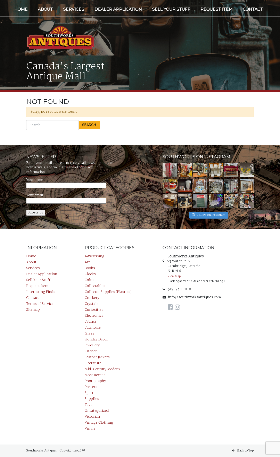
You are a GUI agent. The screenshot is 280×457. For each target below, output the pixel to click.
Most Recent (95, 375)
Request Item (216, 9)
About (45, 9)
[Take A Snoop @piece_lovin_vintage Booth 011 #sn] (200, 186)
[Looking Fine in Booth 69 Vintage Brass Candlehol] (200, 170)
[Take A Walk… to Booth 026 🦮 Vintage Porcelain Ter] (185, 201)
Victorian (92, 417)
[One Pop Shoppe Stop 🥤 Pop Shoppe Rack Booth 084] (170, 170)
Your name (34, 180)
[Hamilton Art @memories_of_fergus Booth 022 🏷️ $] (247, 186)
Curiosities (94, 310)
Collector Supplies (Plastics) (108, 292)
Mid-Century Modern (102, 369)
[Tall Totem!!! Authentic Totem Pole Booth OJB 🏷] (231, 186)
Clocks (90, 274)
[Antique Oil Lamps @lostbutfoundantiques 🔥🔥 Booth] (216, 186)
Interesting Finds (40, 292)
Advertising (94, 256)
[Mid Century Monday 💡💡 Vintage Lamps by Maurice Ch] (170, 201)
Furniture (93, 327)
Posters (91, 387)
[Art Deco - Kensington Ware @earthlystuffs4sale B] (185, 186)
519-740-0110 (179, 289)
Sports (90, 393)
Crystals (91, 304)
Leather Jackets (97, 357)
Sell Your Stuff (171, 9)
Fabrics (91, 321)
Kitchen (91, 351)
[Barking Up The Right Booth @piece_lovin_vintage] (216, 201)
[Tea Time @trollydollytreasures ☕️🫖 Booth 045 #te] (231, 201)
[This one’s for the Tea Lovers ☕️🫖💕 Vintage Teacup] (231, 170)
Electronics (94, 316)
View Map (174, 276)
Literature (93, 363)
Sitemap (33, 310)
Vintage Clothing (99, 422)
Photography (95, 381)
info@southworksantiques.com (194, 297)
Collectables (95, 286)
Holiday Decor (96, 339)
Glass (89, 333)
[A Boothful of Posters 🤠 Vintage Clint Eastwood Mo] (247, 201)
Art (87, 262)
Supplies (92, 399)
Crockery (92, 298)
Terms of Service (39, 304)
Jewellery (92, 345)
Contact (253, 9)
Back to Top (245, 450)
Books (90, 268)
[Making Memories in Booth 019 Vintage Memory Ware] (185, 170)
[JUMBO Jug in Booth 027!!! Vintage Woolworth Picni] (170, 186)
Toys (88, 405)
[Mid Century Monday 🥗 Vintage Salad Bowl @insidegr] (247, 170)
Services (73, 9)
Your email (34, 195)
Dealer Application (118, 9)
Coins (89, 280)
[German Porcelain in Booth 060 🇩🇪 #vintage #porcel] (216, 170)
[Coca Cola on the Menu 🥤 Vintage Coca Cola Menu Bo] (200, 201)
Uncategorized (97, 411)
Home (21, 9)
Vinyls (90, 428)
